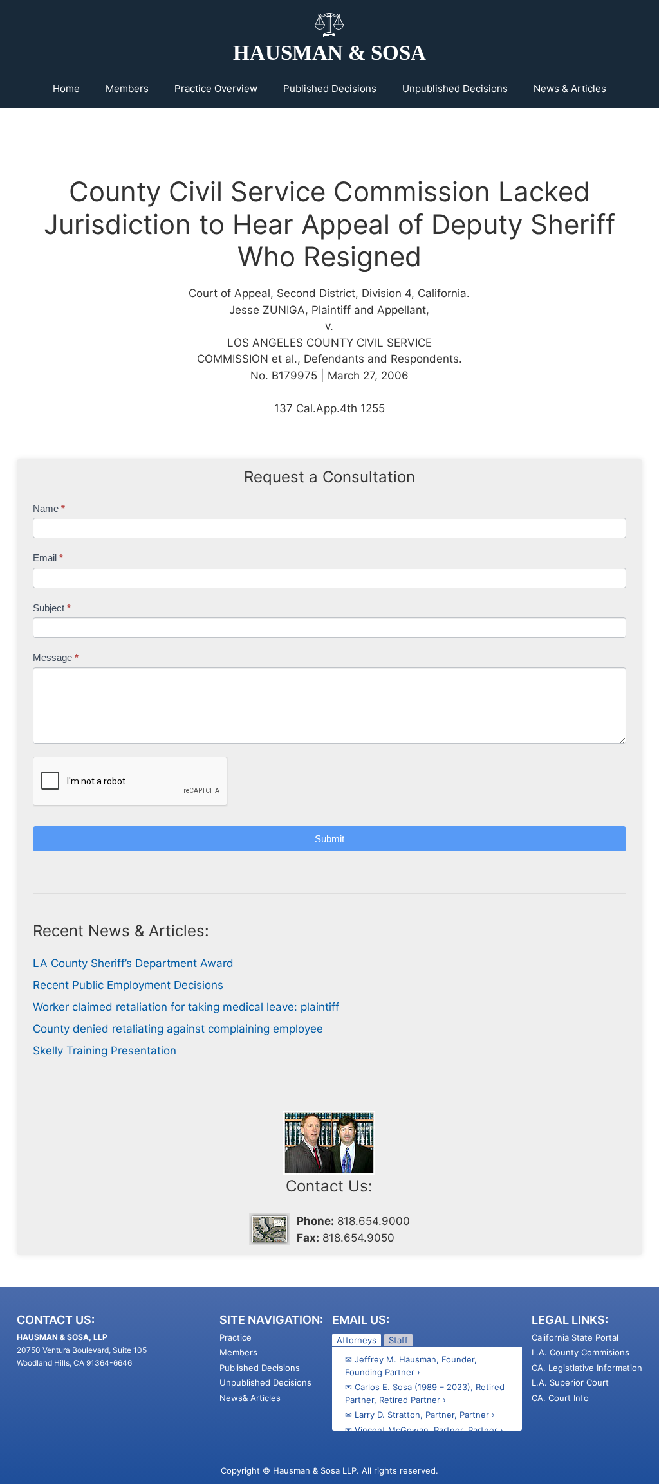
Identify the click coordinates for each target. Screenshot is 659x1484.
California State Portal (575, 1337)
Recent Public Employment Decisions (128, 985)
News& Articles (250, 1398)
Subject (52, 607)
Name (49, 508)
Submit (329, 838)
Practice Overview (215, 88)
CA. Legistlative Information (587, 1367)
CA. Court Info (560, 1398)
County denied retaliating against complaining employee (178, 1028)
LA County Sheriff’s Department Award (133, 963)
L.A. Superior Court (570, 1382)
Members (127, 88)
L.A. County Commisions (580, 1352)
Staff (398, 1340)
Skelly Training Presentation (104, 1050)
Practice (235, 1337)
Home (66, 88)
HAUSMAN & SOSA (329, 52)
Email (48, 557)
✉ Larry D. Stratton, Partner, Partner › (420, 1414)
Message (56, 657)
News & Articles (570, 88)
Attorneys (356, 1340)
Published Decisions (329, 88)
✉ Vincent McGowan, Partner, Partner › (424, 1430)
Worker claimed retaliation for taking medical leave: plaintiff (186, 1006)
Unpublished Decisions (455, 88)
